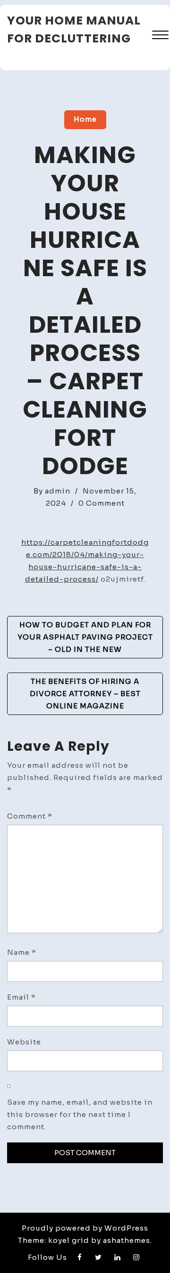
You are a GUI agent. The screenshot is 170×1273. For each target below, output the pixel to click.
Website (24, 1041)
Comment (29, 816)
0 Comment (101, 503)
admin (57, 490)
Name (21, 952)
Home (85, 119)
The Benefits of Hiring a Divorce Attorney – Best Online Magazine (85, 693)
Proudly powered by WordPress (85, 1228)
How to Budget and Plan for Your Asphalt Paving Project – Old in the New (85, 637)
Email (21, 997)
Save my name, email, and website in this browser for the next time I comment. (80, 1114)
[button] (160, 36)
